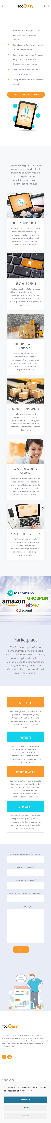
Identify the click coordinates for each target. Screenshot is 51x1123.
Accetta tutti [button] (26, 1100)
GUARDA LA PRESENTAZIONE (24, 94)
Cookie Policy (26, 1091)
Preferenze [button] (25, 1116)
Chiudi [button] (26, 1108)
